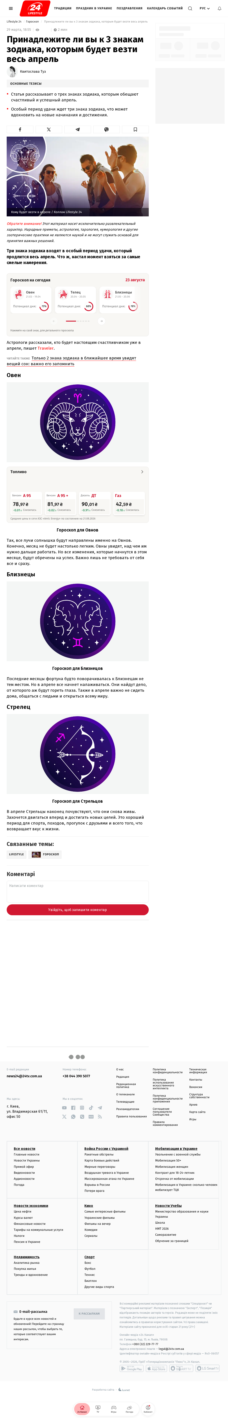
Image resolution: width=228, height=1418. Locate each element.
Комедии (90, 1230)
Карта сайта (197, 1112)
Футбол (89, 1269)
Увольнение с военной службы (178, 1154)
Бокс (87, 1263)
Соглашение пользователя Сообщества (162, 1112)
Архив (193, 1104)
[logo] (35, 8)
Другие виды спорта (99, 1287)
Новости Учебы (168, 1206)
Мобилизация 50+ (168, 1160)
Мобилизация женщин (171, 1167)
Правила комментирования (165, 1124)
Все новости (24, 1149)
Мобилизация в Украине (176, 1149)
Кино (88, 1206)
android (132, 1368)
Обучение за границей (171, 1241)
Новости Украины (27, 1160)
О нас (120, 1069)
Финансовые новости (29, 1224)
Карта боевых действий (101, 1160)
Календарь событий (165, 8)
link (64, 1108)
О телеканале (125, 1094)
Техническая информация (198, 1071)
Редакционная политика (126, 1086)
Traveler (46, 348)
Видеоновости (24, 1173)
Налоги (19, 1236)
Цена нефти (22, 1211)
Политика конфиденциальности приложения (168, 1098)
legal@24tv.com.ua (171, 1348)
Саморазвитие (165, 1235)
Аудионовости (24, 1179)
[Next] (102, 321)
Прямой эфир (24, 1167)
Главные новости (26, 1154)
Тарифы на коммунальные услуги (38, 1230)
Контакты (195, 1079)
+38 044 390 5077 (76, 1076)
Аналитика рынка (27, 1263)
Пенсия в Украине (27, 1242)
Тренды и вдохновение (31, 1275)
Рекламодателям (127, 1109)
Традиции (63, 8)
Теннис (89, 1275)
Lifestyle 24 (14, 21)
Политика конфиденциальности (168, 1071)
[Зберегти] (135, 129)
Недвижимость (27, 1257)
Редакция (122, 1076)
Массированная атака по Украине (109, 1179)
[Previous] (54, 321)
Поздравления (129, 8)
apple (156, 1368)
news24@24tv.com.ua (24, 1076)
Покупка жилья (25, 1269)
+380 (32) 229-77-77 (145, 1344)
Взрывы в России (97, 1185)
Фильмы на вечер (97, 1224)
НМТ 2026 (162, 1229)
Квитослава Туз (33, 72)
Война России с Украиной (106, 1149)
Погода (19, 1185)
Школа (160, 1223)
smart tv (181, 1368)
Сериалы (90, 1236)
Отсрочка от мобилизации (174, 1179)
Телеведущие (125, 1101)
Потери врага (94, 1191)
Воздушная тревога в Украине (106, 1173)
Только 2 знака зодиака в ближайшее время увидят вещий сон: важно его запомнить (71, 360)
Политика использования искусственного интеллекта (163, 1084)
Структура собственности (199, 1096)
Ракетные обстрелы (98, 1154)
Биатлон (90, 1281)
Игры (192, 1119)
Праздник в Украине (94, 8)
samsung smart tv (207, 1368)
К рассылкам (89, 1313)
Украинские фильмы (99, 1218)
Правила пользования (131, 1116)
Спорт (89, 1257)
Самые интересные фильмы (104, 1211)
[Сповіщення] (219, 8)
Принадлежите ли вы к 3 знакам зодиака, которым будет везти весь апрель (96, 21)
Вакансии (195, 1087)
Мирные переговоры (99, 1167)
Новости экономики (31, 1206)
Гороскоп (33, 21)
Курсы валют (23, 1218)
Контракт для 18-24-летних (175, 1173)
